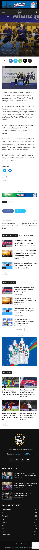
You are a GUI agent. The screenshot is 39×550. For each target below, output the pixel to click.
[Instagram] (17, 460)
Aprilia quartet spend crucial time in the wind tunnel (10, 226)
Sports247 (16, 547)
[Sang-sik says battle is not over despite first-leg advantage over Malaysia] (28, 405)
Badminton (9, 46)
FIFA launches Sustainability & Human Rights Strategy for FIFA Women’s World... (25, 300)
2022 (8, 17)
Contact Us (24, 544)
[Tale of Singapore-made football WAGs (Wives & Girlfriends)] (7, 486)
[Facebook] (11, 61)
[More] (29, 211)
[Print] (30, 61)
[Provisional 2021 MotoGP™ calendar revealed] (7, 496)
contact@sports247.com (23, 454)
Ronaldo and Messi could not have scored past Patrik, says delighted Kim (25, 265)
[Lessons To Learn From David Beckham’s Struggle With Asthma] (7, 475)
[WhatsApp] (20, 61)
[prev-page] (3, 273)
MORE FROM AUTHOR (26, 235)
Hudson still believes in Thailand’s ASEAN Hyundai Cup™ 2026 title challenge (25, 321)
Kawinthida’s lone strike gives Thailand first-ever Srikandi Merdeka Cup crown (25, 243)
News (15, 46)
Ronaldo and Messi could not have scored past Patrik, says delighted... (24, 311)
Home (3, 17)
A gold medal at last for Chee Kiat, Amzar (28, 225)
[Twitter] (15, 61)
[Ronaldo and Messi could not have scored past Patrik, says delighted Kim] (7, 265)
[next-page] (6, 273)
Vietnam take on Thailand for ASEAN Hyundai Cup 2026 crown (10, 392)
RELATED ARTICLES (9, 235)
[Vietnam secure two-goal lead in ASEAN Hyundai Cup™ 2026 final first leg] (10, 405)
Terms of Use (15, 544)
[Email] (25, 61)
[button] (3, 12)
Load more (19, 330)
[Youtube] (28, 460)
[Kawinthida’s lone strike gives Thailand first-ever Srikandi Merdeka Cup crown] (7, 243)
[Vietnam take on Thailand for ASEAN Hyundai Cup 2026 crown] (10, 382)
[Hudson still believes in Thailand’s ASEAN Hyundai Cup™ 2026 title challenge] (7, 322)
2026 (4, 245)
